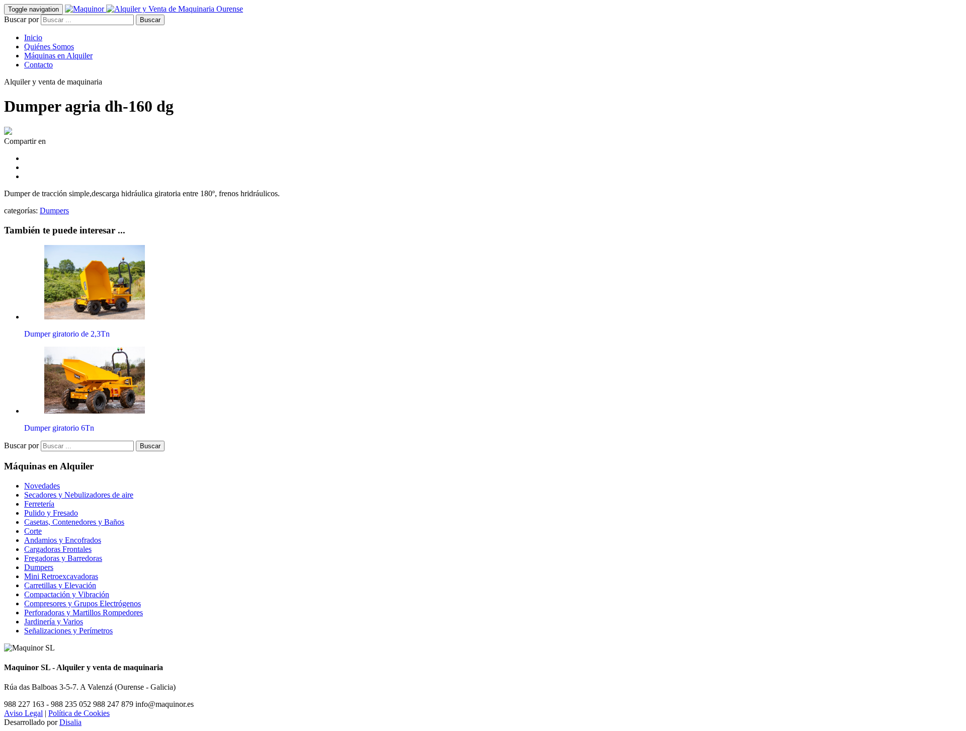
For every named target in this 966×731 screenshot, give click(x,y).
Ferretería (39, 504)
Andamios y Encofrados (62, 540)
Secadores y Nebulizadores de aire (78, 495)
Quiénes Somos (49, 46)
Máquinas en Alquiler (58, 55)
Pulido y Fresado (51, 513)
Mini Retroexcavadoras (61, 576)
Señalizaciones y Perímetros (68, 630)
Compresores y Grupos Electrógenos (82, 603)
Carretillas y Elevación (60, 585)
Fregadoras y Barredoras (63, 558)
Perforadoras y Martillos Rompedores (83, 612)
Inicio (33, 37)
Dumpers (54, 210)
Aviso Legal (23, 713)
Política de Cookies (79, 713)
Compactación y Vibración (66, 594)
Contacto (38, 64)
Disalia (70, 722)
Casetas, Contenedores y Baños (74, 522)
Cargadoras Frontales (58, 549)
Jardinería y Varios (53, 621)
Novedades (42, 485)
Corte (33, 531)
